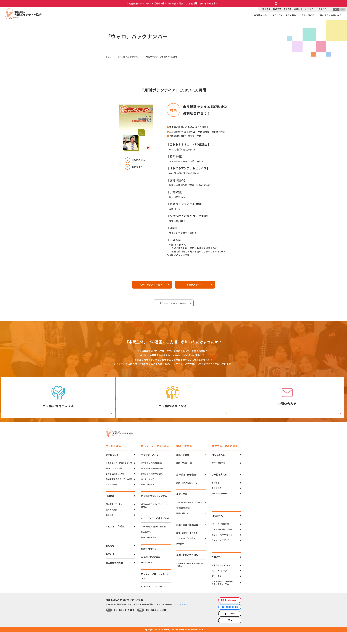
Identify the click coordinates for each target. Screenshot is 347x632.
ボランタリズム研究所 (185, 538)
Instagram (231, 600)
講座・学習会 (182, 454)
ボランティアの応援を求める (155, 518)
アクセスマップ (179, 604)
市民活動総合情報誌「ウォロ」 (189, 502)
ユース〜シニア (147, 479)
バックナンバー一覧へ (151, 284)
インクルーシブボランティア (153, 586)
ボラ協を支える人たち (115, 473)
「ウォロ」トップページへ (173, 303)
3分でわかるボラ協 (114, 468)
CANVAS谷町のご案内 (150, 557)
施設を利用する (148, 548)
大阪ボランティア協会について (119, 463)
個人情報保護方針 (114, 562)
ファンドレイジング (220, 540)
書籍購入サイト (195, 284)
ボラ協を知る (260, 15)
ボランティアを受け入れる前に (154, 526)
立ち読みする (138, 159)
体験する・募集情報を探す (152, 473)
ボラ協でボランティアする (154, 495)
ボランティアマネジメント (223, 535)
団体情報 (110, 495)
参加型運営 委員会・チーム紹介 (119, 479)
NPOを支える (218, 454)
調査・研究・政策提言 (187, 524)
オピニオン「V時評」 (116, 526)
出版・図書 (181, 494)
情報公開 (109, 515)
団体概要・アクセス (114, 504)
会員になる (216, 488)
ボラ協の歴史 (111, 484)
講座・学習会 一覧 (184, 463)
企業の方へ (323, 9)
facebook (232, 606)
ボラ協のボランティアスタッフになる (154, 505)
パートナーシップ (219, 570)
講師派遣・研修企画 (282, 9)
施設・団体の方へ (148, 537)
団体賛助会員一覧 (219, 493)
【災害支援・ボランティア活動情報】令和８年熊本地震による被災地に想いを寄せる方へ (172, 3)
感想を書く (137, 166)
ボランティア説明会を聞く (152, 468)
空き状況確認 (146, 562)
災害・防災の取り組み (187, 555)
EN (342, 9)
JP (336, 9)
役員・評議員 (111, 509)
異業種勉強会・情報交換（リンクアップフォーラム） (225, 582)
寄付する (215, 482)
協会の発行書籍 (183, 508)
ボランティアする (149, 454)
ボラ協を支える (219, 474)
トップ (109, 56)
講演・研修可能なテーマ (186, 482)
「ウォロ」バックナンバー (128, 56)
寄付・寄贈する (218, 463)
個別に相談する (147, 484)
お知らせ (110, 545)
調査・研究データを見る (186, 533)
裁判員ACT (181, 543)
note (232, 613)
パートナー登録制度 (220, 524)
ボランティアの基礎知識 (151, 463)
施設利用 (298, 9)
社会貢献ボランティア (221, 565)
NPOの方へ (310, 9)
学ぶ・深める (308, 15)
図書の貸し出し (183, 513)
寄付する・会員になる (331, 15)
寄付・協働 (216, 576)
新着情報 (266, 9)
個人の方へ (146, 532)
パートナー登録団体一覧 (222, 529)
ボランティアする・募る (284, 15)
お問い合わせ (112, 554)
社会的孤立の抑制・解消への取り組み (189, 564)
